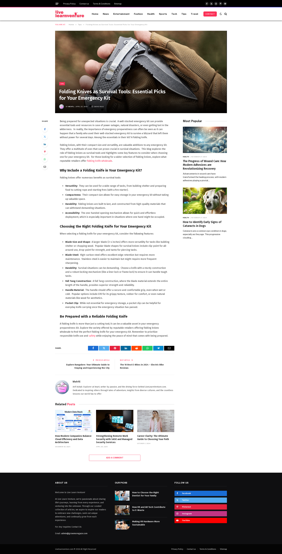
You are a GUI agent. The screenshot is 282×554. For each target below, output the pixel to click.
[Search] (225, 14)
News (106, 14)
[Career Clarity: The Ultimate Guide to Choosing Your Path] (155, 421)
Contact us (84, 4)
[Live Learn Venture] (69, 14)
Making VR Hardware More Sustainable (146, 523)
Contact (210, 14)
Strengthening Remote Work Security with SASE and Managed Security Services (114, 439)
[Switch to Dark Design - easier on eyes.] (221, 14)
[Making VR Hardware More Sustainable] (122, 525)
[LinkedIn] (45, 144)
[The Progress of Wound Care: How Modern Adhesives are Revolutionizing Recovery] (205, 140)
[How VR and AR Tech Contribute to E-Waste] (122, 510)
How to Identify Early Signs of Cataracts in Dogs (202, 224)
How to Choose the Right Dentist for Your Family (145, 494)
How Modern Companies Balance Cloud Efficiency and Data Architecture (73, 439)
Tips (184, 14)
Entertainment (121, 14)
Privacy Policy (69, 4)
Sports (163, 14)
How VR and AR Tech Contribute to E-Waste (148, 508)
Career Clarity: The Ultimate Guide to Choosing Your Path (153, 438)
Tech (174, 14)
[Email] (45, 167)
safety (92, 335)
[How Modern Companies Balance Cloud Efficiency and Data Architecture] (73, 421)
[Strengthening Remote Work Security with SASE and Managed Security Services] (114, 421)
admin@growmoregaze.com (74, 533)
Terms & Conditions (101, 4)
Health (151, 14)
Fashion (138, 14)
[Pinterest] (45, 152)
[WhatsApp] (45, 159)
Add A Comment (114, 458)
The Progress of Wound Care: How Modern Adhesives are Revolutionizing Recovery (204, 164)
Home (95, 14)
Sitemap (118, 4)
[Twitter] (45, 137)
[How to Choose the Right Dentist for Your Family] (122, 496)
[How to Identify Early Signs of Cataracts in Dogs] (205, 201)
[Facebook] (45, 129)
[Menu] (57, 3)
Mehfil (71, 106)
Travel (194, 14)
